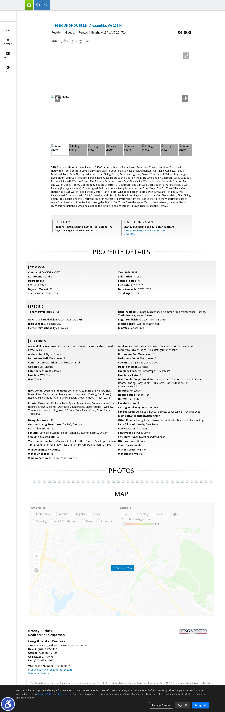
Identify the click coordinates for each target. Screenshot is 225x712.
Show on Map (123, 568)
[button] (8, 704)
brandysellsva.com (39, 673)
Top (8, 30)
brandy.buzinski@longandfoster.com (144, 230)
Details (8, 44)
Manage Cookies (161, 705)
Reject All (182, 705)
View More (130, 234)
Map (8, 70)
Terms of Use (65, 694)
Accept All (200, 705)
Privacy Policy (45, 694)
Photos (8, 57)
